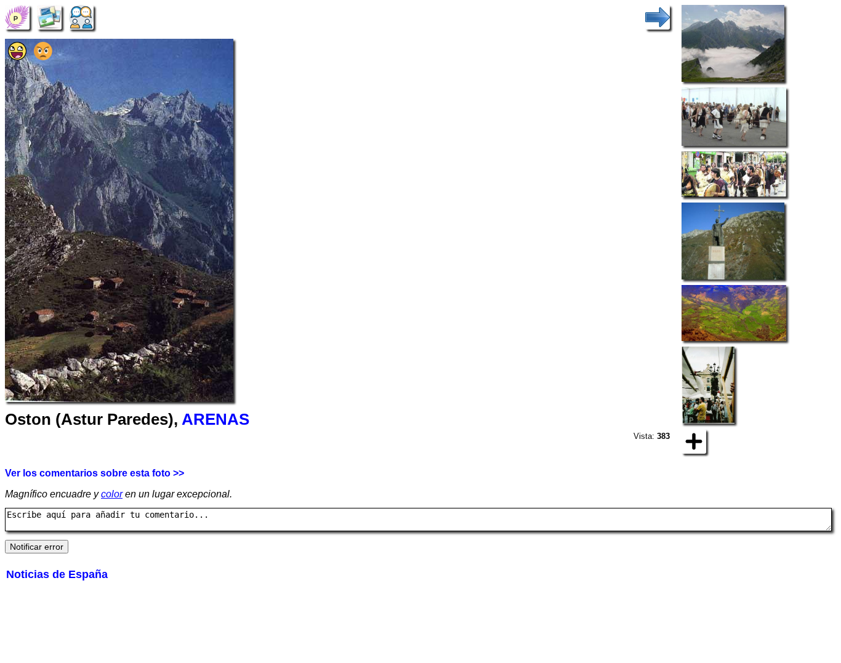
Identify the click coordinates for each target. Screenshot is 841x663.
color (112, 494)
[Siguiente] (657, 16)
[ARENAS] (17, 16)
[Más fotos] (694, 440)
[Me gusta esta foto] (17, 57)
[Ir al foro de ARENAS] (81, 16)
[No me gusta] (43, 57)
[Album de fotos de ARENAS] (49, 16)
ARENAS (215, 419)
